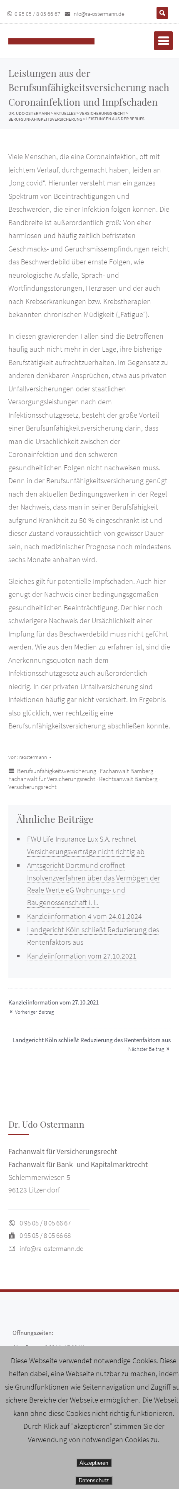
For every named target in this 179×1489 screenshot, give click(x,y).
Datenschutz (94, 1480)
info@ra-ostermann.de (98, 14)
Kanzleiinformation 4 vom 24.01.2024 (84, 916)
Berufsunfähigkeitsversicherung (56, 771)
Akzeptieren (94, 1463)
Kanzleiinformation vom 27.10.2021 (82, 956)
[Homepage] (60, 41)
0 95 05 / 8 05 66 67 (37, 14)
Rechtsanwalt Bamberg (128, 779)
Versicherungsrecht (32, 787)
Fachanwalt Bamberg (126, 771)
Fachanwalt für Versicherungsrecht (51, 779)
